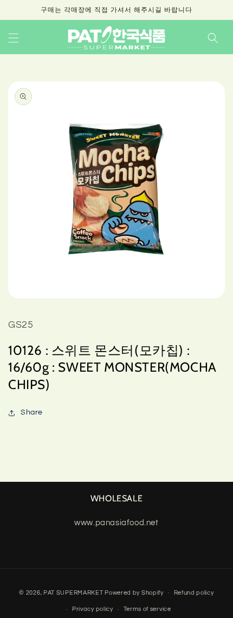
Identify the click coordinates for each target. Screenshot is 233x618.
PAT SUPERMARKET (73, 592)
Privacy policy (92, 609)
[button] (13, 38)
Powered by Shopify (134, 592)
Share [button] (32, 412)
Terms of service (147, 609)
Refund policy (194, 593)
